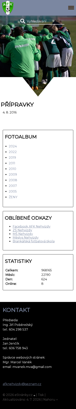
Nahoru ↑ (50, 399)
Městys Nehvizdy (26, 237)
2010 (12, 169)
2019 (12, 157)
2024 (13, 146)
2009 (13, 174)
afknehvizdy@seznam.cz (22, 384)
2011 (12, 163)
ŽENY (13, 197)
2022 (13, 152)
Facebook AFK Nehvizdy (31, 226)
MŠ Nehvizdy (23, 234)
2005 (13, 191)
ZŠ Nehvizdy (22, 230)
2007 (13, 186)
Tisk (41, 395)
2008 (13, 180)
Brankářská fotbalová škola (34, 241)
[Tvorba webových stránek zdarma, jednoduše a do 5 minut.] (34, 395)
